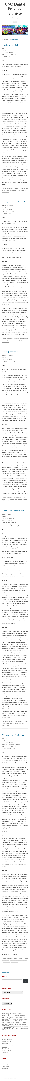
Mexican (10, 1024)
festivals (16, 1017)
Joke (16, 1022)
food (10, 1019)
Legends (16, 721)
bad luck (9, 1013)
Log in (3, 1062)
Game (14, 1019)
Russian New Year (6, 1043)
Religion (11, 1026)
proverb (5, 1026)
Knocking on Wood (6, 1050)
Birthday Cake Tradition (7, 1039)
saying (19, 1026)
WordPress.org (5, 1068)
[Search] (25, 981)
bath (6, 340)
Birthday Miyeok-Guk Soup (12, 45)
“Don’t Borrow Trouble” (7, 1048)
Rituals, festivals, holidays (20, 338)
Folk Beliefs (22, 497)
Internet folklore (5, 960)
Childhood (19, 1013)
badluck (12, 499)
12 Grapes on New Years (7, 1045)
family (8, 1017)
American (4, 1013)
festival (12, 1017)
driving (16, 499)
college (23, 1015)
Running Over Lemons (10, 352)
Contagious (16, 497)
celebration (14, 1013)
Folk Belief (21, 1017)
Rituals (15, 1026)
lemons (20, 499)
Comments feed (5, 1066)
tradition (18, 1028)
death (3, 1017)
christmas (18, 1015)
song (23, 1026)
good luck (12, 1020)
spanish (26, 1026)
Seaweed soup (13, 190)
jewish (12, 1022)
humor (8, 1022)
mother (7, 190)
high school (18, 1020)
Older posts (5, 972)
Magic (3, 499)
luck (3, 1024)
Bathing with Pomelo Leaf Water (14, 202)
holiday (23, 1020)
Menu (15, 21)
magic (6, 1024)
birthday (26, 188)
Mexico (14, 1024)
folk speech (5, 1019)
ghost (19, 1019)
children (4, 1015)
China (3, 723)
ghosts (24, 1019)
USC (3, 1029)
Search (5, 976)
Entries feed (5, 1064)
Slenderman (18, 960)
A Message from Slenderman (13, 735)
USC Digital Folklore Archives (15, 9)
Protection (23, 1024)
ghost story (6, 1020)
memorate (12, 960)
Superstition (8, 1028)
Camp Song (4, 1047)
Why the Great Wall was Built (13, 511)
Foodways (16, 188)
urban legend (24, 960)
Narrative (20, 721)
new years (19, 1024)
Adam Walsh (5, 1052)
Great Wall (12, 723)
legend (25, 1022)
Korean (3, 190)
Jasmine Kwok (15, 39)
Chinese (7, 723)
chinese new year (12, 340)
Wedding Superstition (7, 1041)
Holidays (4, 1022)
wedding (5, 1029)
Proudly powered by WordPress (9, 1078)
